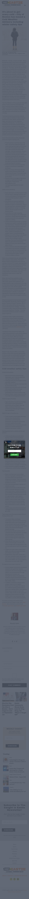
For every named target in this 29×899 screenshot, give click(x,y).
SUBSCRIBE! (14, 454)
